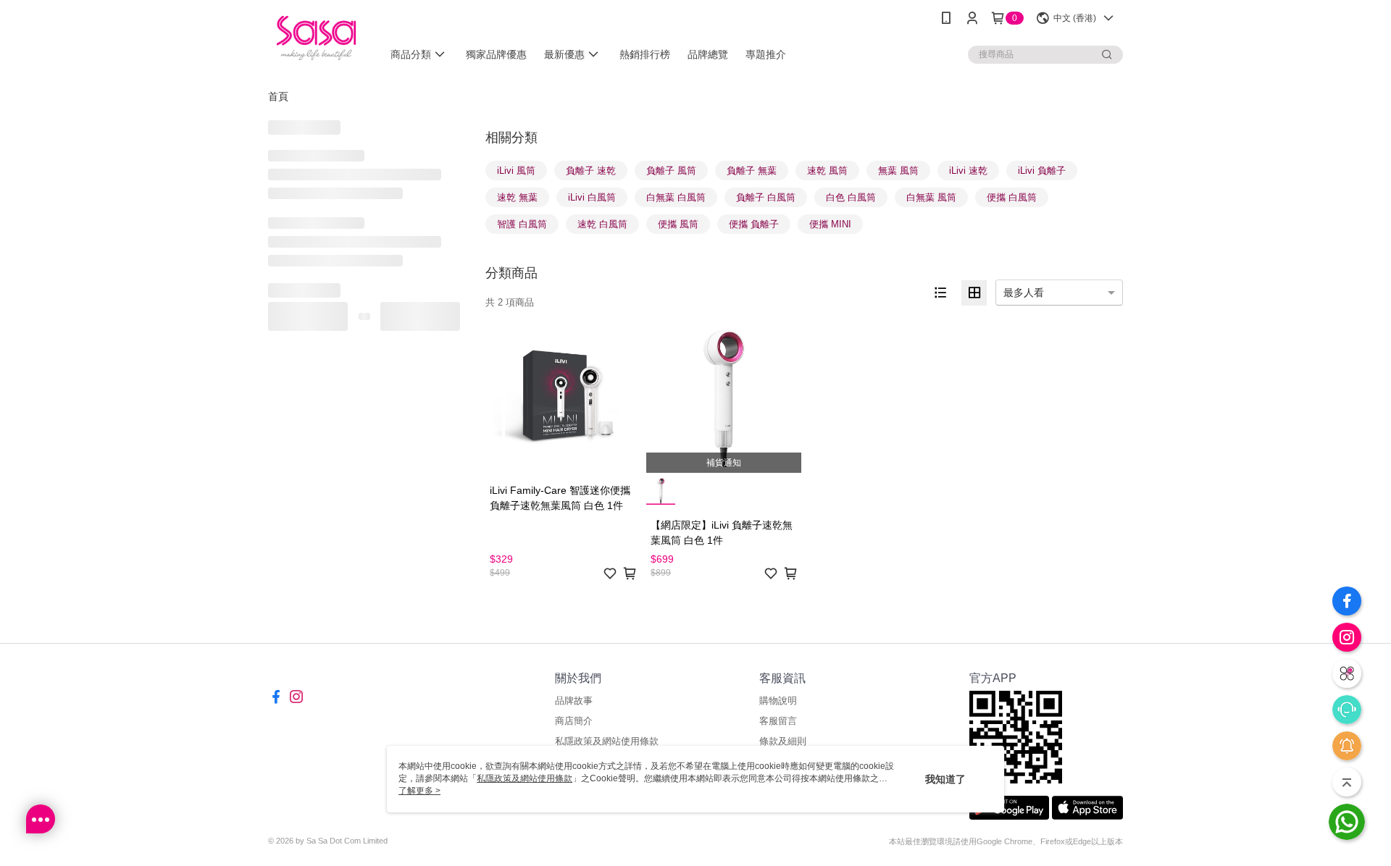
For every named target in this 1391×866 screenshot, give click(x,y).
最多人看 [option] (1023, 292)
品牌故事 (574, 700)
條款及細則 (782, 741)
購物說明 (778, 700)
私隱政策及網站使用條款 (607, 741)
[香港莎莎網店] (316, 38)
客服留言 (778, 720)
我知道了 (945, 779)
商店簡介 (574, 720)
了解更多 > (419, 791)
